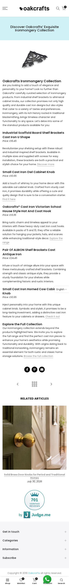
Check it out (52, 316)
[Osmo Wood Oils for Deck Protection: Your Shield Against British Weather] (17, 384)
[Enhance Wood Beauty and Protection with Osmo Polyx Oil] (51, 384)
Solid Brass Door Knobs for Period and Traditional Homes (34, 476)
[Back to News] (34, 384)
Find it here (9, 199)
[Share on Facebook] (27, 369)
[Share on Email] (42, 369)
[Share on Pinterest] (34, 369)
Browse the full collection (38, 356)
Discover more (45, 164)
